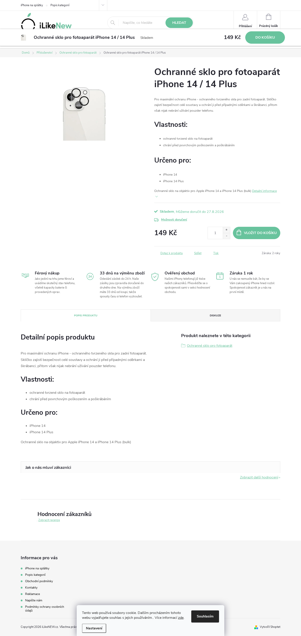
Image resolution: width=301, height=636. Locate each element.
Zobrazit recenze (49, 520)
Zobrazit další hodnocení (259, 477)
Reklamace (32, 594)
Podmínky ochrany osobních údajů (44, 609)
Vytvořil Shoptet (270, 627)
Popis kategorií (59, 5)
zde (181, 617)
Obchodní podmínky (39, 581)
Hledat (179, 22)
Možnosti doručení (174, 220)
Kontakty (31, 587)
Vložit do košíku (260, 233)
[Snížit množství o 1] (226, 236)
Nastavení (94, 628)
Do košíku (265, 37)
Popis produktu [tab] (85, 315)
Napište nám (33, 600)
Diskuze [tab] (215, 315)
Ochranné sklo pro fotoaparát (209, 345)
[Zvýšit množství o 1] (226, 230)
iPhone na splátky (32, 5)
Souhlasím (205, 616)
